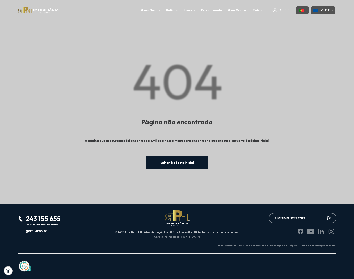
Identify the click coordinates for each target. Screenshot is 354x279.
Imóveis (189, 10)
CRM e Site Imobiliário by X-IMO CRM (177, 236)
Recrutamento (211, 10)
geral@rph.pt (36, 231)
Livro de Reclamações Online (317, 245)
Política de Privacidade (253, 245)
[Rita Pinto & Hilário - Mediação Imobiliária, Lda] (38, 10)
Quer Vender (237, 10)
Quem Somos (150, 10)
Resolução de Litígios (284, 245)
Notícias (172, 10)
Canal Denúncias (226, 245)
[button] (8, 271)
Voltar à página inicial (177, 163)
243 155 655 (43, 218)
